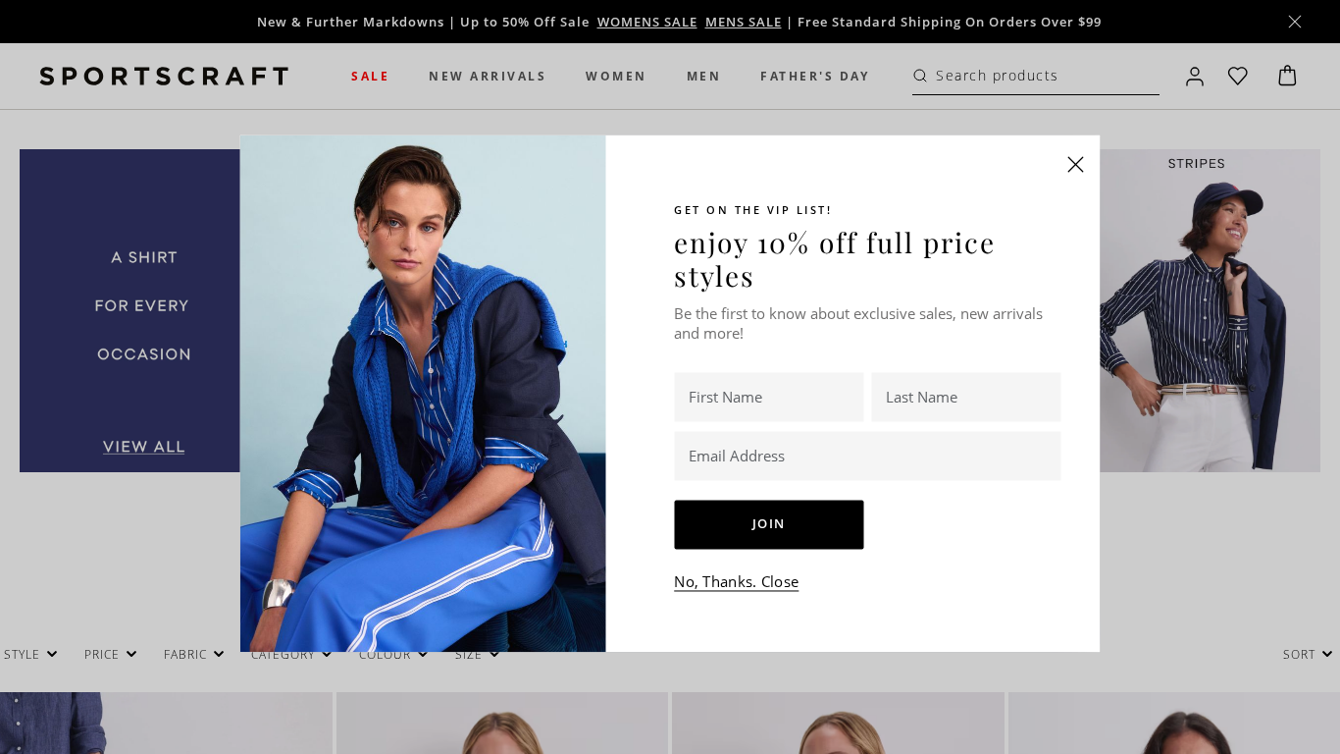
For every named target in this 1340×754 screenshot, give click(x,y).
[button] (1076, 164)
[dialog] (670, 377)
